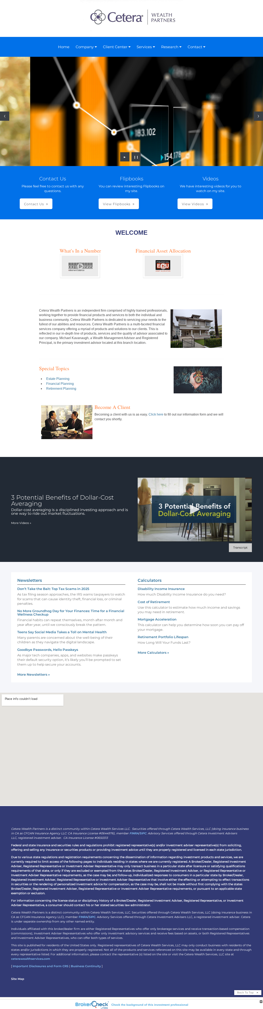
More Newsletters (33, 674)
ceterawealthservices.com (30, 959)
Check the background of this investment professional (149, 1004)
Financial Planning (60, 383)
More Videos (21, 523)
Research (169, 47)
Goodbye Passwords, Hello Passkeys (47, 650)
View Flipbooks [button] (116, 204)
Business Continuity (86, 966)
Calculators (149, 580)
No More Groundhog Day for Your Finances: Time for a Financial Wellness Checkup (70, 612)
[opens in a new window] (80, 276)
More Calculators (153, 653)
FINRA (133, 833)
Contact (195, 47)
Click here (155, 414)
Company (85, 47)
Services (144, 47)
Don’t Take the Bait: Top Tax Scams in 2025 (53, 589)
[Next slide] (258, 116)
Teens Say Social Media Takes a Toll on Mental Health (62, 632)
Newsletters (29, 580)
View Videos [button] (193, 204)
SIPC (143, 833)
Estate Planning (57, 378)
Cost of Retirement (154, 602)
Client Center (115, 47)
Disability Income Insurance (161, 589)
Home (63, 47)
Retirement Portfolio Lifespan (163, 637)
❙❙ (136, 157)
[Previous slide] (4, 116)
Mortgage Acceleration (157, 619)
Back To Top (246, 992)
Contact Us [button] (34, 204)
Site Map (17, 979)
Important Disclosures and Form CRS (40, 966)
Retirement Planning (61, 388)
